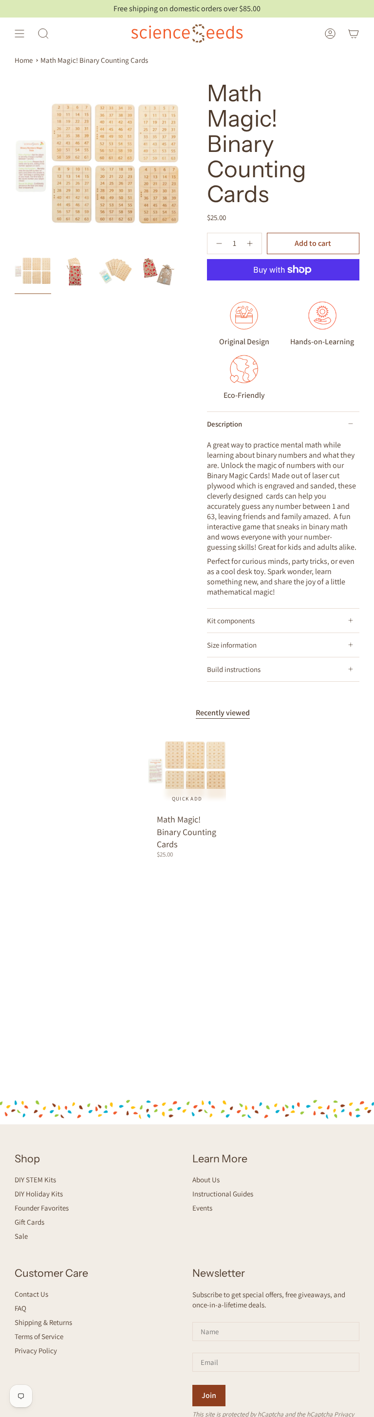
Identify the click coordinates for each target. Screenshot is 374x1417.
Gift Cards (29, 1222)
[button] (43, 33)
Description (224, 424)
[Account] (330, 33)
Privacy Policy (36, 1350)
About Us (206, 1179)
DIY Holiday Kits (39, 1193)
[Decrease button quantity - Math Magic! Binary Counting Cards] (218, 243)
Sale (21, 1236)
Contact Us (31, 1294)
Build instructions (234, 669)
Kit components (231, 620)
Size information (232, 645)
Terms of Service (39, 1336)
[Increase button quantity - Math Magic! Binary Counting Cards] (251, 243)
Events (202, 1207)
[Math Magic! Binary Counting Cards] (187, 770)
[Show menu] (19, 33)
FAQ (20, 1308)
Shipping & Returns (43, 1322)
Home (24, 60)
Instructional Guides (222, 1193)
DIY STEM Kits (35, 1179)
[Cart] (353, 33)
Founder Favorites (42, 1207)
